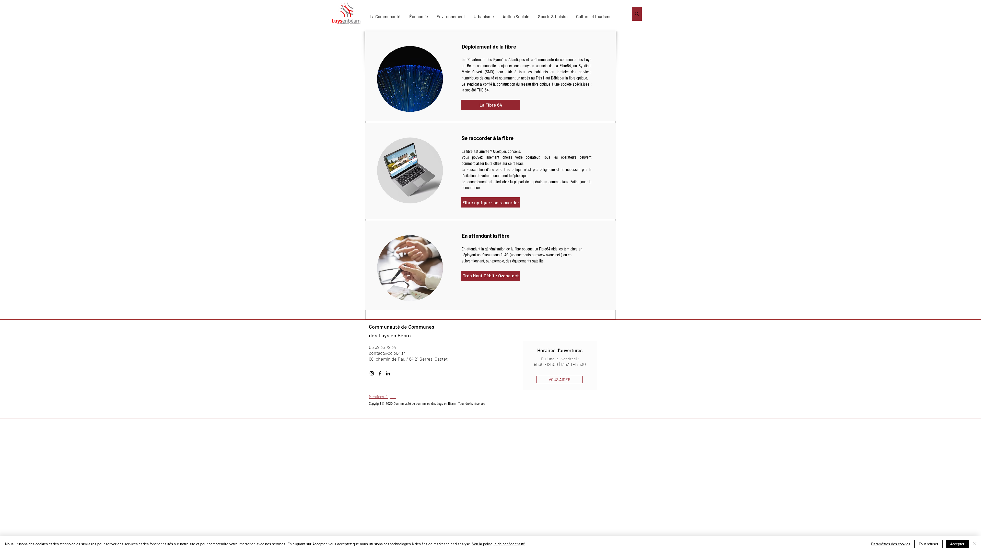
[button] (410, 79)
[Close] (975, 544)
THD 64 (483, 90)
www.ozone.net (549, 254)
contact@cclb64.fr (387, 353)
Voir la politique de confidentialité (498, 543)
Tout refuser (928, 543)
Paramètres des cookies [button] (890, 543)
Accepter (957, 543)
